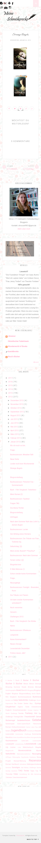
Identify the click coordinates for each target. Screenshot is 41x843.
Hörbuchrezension (19, 727)
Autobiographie (11, 690)
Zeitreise (9, 777)
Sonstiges (16, 767)
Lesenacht (10, 744)
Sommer (9, 767)
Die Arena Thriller (17, 508)
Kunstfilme (20, 737)
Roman (9, 764)
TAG (21, 770)
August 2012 (15, 415)
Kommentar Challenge (23, 734)
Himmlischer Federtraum (18, 341)
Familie (21, 713)
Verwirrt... (13, 612)
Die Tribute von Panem (19, 595)
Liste (20, 747)
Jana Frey (34, 727)
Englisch (9, 710)
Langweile (14, 635)
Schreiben (23, 764)
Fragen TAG (14, 503)
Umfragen (14, 517)
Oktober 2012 (16, 408)
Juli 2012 (14, 419)
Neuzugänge (15, 583)
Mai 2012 (14, 427)
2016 (10, 382)
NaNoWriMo (11, 754)
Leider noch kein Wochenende (22, 464)
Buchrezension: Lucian (19, 529)
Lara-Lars (27, 741)
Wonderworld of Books (17, 346)
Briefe (34, 693)
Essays (31, 710)
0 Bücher (9, 680)
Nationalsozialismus (24, 754)
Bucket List (9, 700)
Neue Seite (14, 459)
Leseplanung (19, 744)
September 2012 (17, 412)
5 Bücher (18, 683)
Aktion (26, 684)
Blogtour (15, 694)
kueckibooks (13, 351)
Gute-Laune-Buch (25, 724)
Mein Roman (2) (16, 494)
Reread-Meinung (21, 761)
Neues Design (16, 644)
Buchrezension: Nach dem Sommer (24, 555)
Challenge (32, 700)
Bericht (24, 690)
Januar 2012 (15, 442)
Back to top (32, 839)
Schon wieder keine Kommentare (23, 574)
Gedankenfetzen (24, 720)
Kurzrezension (14, 741)
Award (19, 690)
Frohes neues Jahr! (18, 653)
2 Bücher (25, 680)
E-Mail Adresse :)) (17, 569)
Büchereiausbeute (25, 697)
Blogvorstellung (16, 477)
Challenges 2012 (17, 617)
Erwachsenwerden (20, 710)
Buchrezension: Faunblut (19, 499)
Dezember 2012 (17, 400)
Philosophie (16, 757)
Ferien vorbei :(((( (17, 560)
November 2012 (17, 404)
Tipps (32, 771)
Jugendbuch (18, 730)
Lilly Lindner (12, 747)
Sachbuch (16, 764)
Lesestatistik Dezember (20, 648)
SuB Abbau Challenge (29, 767)
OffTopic (9, 757)
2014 (10, 389)
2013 (10, 393)
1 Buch (17, 680)
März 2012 (15, 434)
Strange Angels (16, 468)
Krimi (15, 737)
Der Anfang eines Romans (20, 534)
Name (12, 626)
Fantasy (29, 713)
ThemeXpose (20, 835)
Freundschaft (30, 717)
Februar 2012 (16, 438)
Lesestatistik (30, 743)
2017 (10, 378)
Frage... (13, 450)
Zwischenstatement (19, 777)
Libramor (12, 336)
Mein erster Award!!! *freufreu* (22, 551)
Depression (10, 703)
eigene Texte (25, 707)
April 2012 (14, 430)
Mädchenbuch (29, 747)
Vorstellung (23, 774)
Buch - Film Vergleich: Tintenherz (23, 490)
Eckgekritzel (12, 707)
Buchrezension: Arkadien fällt (21, 455)
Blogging (30, 690)
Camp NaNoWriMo (21, 700)
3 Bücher (35, 680)
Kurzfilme (27, 737)
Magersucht (12, 750)
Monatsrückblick (27, 750)
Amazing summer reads (17, 687)
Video (16, 774)
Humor (28, 727)
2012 (10, 397)
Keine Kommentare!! (18, 639)
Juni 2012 (14, 423)
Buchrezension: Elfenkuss (20, 630)
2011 (10, 657)
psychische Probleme (29, 757)
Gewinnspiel (11, 724)
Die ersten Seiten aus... (24, 703)
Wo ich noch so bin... (18, 445)
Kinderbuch (31, 731)
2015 (10, 385)
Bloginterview (15, 564)
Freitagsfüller (19, 717)
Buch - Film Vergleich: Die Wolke (23, 621)
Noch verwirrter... (16, 607)
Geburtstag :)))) (16, 546)
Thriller (27, 771)
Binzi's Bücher (14, 356)
